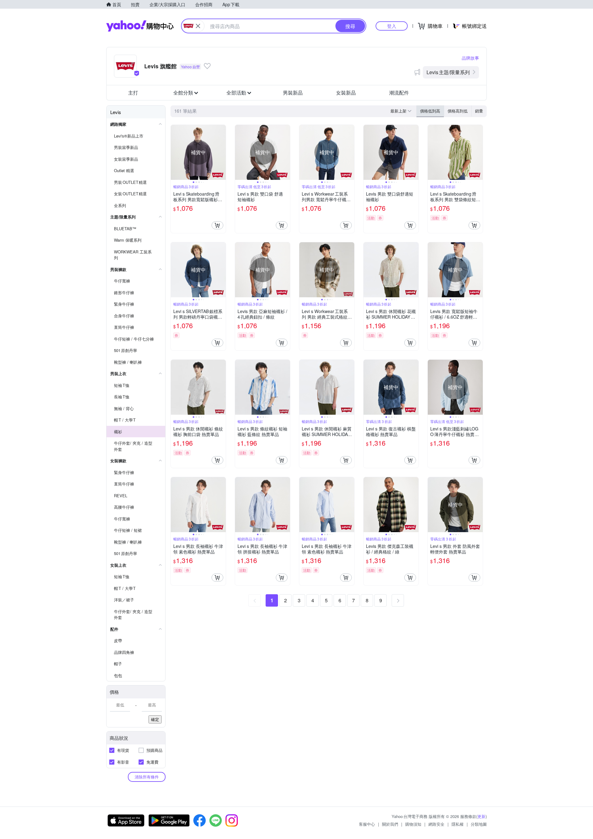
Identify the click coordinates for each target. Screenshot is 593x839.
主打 (133, 92)
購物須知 (413, 824)
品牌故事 (470, 58)
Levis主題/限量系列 (448, 72)
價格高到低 (458, 111)
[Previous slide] (175, 152)
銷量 (479, 111)
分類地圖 (479, 824)
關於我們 (390, 824)
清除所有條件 (147, 777)
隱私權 (458, 824)
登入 (391, 26)
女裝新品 (346, 92)
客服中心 (367, 824)
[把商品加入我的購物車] (217, 225)
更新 (481, 816)
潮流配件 (399, 92)
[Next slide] (222, 152)
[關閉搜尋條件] (198, 26)
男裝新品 (293, 92)
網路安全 (436, 824)
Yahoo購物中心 (140, 26)
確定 (155, 719)
